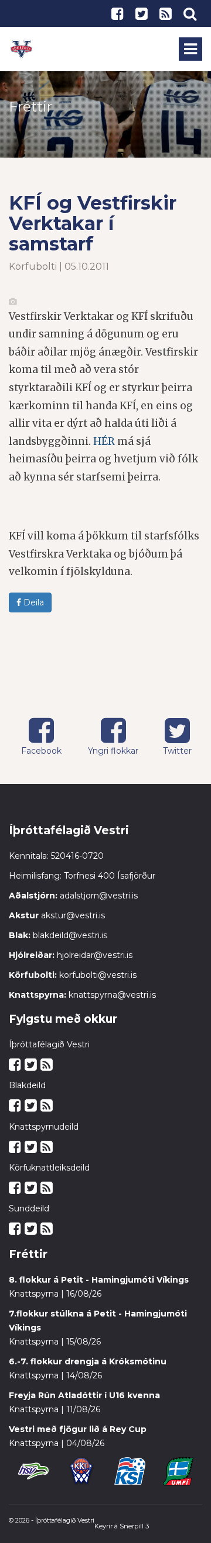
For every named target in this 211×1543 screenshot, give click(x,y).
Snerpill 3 (134, 1526)
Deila (32, 602)
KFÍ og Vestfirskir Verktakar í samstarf (92, 223)
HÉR (104, 441)
